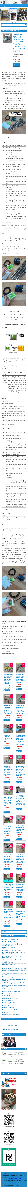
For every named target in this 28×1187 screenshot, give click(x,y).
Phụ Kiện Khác (6, 1005)
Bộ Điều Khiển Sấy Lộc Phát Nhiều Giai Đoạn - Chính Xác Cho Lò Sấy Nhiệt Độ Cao (20, 709)
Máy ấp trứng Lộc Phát (8, 1003)
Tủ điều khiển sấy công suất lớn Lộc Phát (13, 983)
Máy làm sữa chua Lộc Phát (10, 998)
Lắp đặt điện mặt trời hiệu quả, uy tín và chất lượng (13, 979)
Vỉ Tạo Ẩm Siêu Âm (7, 962)
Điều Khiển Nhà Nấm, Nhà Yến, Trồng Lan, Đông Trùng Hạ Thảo (14, 953)
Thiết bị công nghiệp (8, 989)
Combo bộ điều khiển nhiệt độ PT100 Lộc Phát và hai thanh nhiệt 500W (20, 829)
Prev (2, 14)
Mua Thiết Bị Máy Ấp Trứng (10, 942)
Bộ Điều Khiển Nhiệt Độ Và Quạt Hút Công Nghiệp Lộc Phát (8, 738)
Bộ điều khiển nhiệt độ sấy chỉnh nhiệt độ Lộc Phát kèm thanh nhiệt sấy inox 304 (20, 859)
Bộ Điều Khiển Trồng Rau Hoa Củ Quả (12, 950)
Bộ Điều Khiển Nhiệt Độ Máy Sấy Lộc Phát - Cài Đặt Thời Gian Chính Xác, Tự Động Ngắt (8, 770)
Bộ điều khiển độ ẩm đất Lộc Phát (11, 960)
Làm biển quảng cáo (8, 1007)
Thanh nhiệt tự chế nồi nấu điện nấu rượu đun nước (14, 973)
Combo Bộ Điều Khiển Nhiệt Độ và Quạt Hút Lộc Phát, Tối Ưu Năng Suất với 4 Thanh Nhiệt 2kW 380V (20, 739)
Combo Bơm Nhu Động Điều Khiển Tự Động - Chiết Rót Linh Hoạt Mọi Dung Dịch (14, 967)
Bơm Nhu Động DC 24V (8, 965)
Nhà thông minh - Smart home (11, 1014)
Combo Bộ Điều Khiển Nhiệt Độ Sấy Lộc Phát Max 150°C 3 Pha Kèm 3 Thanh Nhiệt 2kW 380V (8, 679)
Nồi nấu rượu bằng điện (9, 977)
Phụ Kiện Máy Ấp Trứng (9, 1000)
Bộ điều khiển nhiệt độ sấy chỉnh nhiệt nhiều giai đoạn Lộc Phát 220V (20, 888)
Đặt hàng (6, 690)
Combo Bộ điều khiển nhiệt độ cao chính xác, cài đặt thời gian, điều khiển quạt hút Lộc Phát (20, 770)
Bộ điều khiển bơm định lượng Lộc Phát (13, 971)
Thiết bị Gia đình (6, 996)
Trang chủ (5, 6)
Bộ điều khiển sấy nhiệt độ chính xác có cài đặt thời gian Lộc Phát (8, 830)
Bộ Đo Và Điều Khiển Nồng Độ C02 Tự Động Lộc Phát (12, 956)
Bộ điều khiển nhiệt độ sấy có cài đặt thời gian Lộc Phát (13, 985)
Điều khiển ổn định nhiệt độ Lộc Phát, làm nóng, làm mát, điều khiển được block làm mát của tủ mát (20, 799)
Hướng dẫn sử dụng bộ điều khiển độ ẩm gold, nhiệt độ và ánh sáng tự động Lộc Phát (16, 1055)
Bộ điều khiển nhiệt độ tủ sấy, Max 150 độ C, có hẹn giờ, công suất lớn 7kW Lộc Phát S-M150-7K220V (8, 914)
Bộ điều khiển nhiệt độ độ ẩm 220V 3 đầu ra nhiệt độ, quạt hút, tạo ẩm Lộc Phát (20, 914)
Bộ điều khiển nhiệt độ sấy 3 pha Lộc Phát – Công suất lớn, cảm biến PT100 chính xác (20, 678)
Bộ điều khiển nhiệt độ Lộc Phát (11, 991)
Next (26, 14)
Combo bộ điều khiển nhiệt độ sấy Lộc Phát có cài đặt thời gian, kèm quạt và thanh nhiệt (8, 859)
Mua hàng (16, 65)
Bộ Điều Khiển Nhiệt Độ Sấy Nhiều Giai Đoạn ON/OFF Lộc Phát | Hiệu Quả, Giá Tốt (8, 709)
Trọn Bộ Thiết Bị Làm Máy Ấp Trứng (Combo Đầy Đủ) (12, 944)
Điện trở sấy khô (7, 993)
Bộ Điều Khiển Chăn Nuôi (9, 948)
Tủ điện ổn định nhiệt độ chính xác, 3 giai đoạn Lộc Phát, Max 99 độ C (8, 888)
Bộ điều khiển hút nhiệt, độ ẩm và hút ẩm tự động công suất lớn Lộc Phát (8, 801)
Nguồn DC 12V (6, 1012)
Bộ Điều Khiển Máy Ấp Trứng (10, 939)
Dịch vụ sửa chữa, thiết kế (9, 1010)
